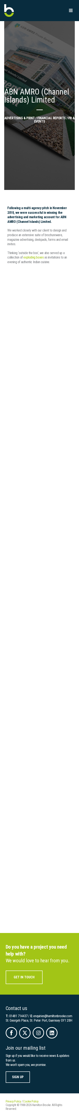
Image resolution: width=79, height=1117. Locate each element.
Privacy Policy (13, 1101)
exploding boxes (33, 257)
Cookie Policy (31, 1101)
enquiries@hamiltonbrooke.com (52, 1016)
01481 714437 (18, 1016)
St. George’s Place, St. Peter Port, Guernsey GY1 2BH (39, 1020)
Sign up (18, 1077)
